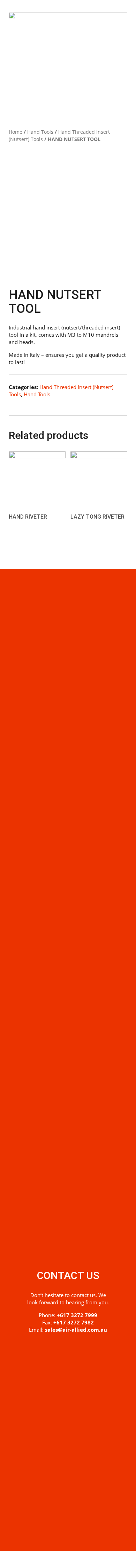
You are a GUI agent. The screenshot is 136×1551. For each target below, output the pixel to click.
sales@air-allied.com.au (76, 1329)
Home (15, 132)
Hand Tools (40, 132)
